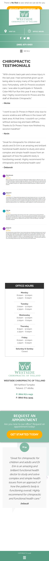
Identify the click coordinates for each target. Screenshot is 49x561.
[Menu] (24, 558)
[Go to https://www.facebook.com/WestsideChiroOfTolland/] (20, 38)
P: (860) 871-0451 (24, 394)
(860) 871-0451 (24, 44)
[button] (24, 434)
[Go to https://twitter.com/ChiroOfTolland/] (24, 38)
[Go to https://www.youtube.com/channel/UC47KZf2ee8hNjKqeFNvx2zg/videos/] (28, 38)
